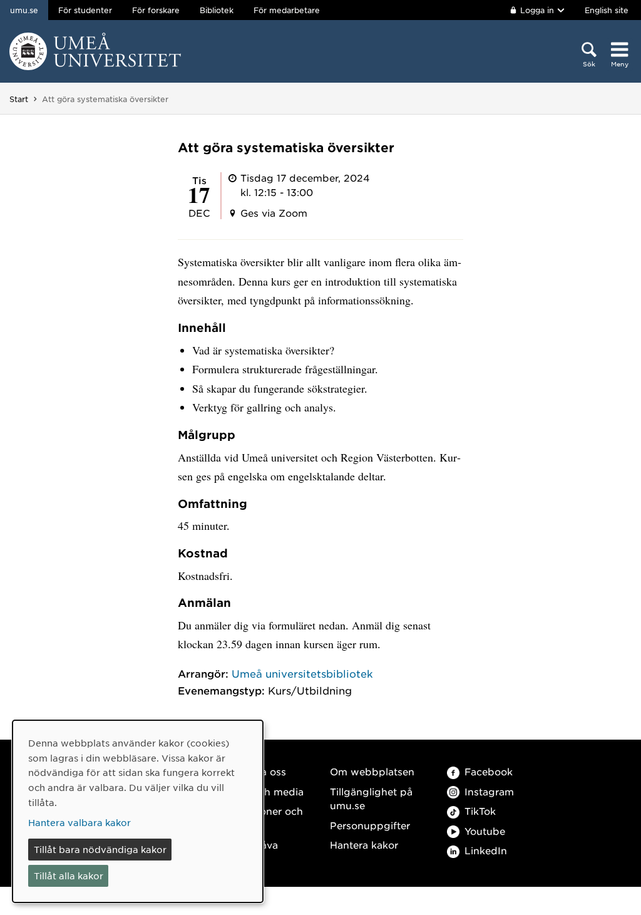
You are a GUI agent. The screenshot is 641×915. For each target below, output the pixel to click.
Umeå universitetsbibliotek (302, 673)
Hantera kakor (364, 844)
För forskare (156, 10)
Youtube (484, 831)
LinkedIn (485, 850)
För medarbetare (287, 10)
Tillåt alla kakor (68, 875)
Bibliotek (216, 10)
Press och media (263, 791)
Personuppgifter (370, 825)
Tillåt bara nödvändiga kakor (100, 849)
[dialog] (138, 811)
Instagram (489, 791)
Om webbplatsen (372, 771)
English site (606, 10)
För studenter (85, 10)
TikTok (480, 811)
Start (18, 99)
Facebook (488, 771)
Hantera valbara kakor (79, 822)
